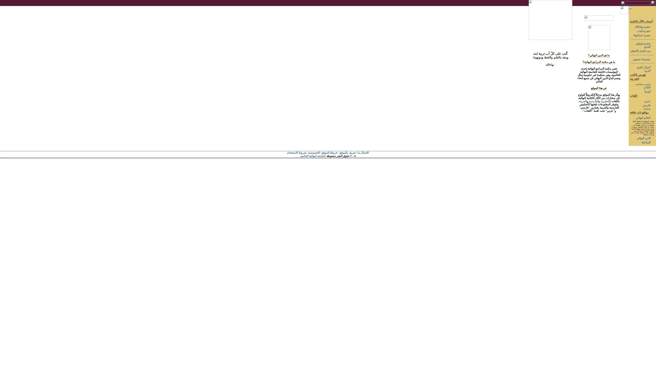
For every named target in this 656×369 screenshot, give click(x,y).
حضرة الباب (644, 31)
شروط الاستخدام (296, 152)
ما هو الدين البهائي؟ (599, 55)
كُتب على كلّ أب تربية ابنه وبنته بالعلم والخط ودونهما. (550, 55)
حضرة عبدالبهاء (642, 35)
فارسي (647, 105)
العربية (583, 101)
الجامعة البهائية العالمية (312, 156)
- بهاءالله (550, 64)
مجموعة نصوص (642, 59)
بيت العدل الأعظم (641, 51)
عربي (647, 101)
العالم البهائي (643, 117)
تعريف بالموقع (348, 152)
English (647, 109)
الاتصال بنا (363, 152)
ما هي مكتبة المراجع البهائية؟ (599, 61)
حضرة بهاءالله (643, 26)
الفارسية (593, 101)
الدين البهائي (644, 138)
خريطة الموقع (330, 152)
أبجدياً (648, 91)
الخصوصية (314, 152)
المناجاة (646, 142)
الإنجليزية (606, 101)
